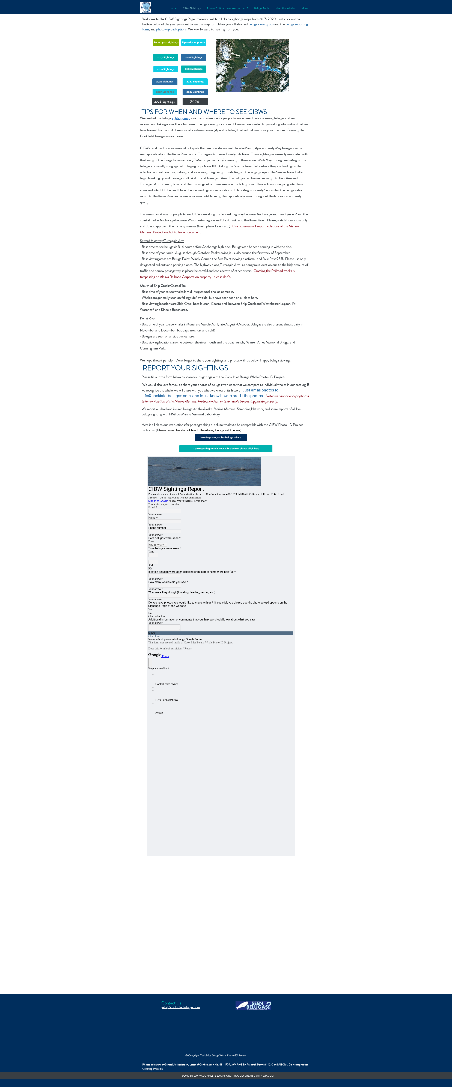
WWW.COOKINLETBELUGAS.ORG (212, 1075)
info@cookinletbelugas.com (166, 395)
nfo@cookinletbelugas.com (181, 1007)
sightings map (181, 118)
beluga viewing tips (261, 24)
